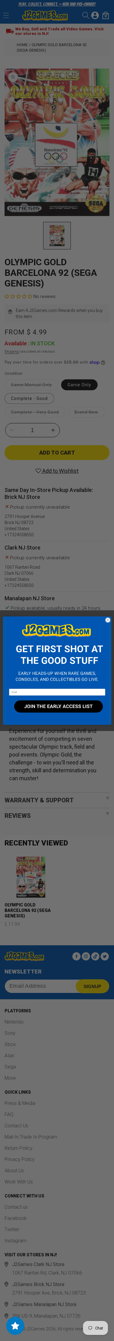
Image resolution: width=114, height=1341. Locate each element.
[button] (57, 652)
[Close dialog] (107, 620)
